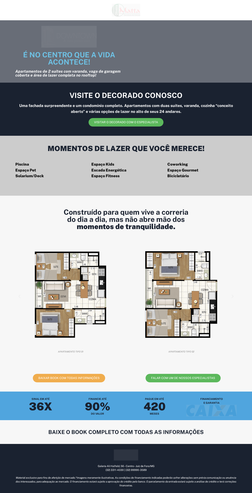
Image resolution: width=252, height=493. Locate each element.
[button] (19, 296)
